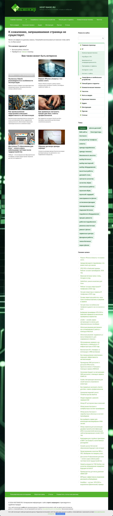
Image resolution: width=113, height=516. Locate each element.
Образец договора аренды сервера (49, 147)
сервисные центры (86, 233)
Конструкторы (96, 132)
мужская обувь (85, 191)
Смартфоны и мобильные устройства (42, 19)
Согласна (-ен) (60, 514)
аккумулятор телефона (88, 140)
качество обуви (85, 183)
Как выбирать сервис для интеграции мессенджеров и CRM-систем (91, 421)
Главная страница (16, 19)
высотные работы (86, 171)
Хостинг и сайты (87, 73)
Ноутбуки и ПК (87, 56)
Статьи (67, 25)
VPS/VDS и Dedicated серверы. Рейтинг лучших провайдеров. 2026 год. (92, 271)
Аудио (40, 25)
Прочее (59, 25)
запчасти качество (86, 179)
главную (24, 52)
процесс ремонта (85, 218)
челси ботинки (85, 241)
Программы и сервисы (89, 66)
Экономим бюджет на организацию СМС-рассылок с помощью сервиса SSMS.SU (92, 374)
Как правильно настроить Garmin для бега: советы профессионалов (48, 113)
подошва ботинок (86, 210)
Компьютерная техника (89, 53)
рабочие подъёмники (87, 222)
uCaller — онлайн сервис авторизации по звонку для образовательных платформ (89, 322)
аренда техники (85, 152)
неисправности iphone (87, 198)
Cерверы (82, 128)
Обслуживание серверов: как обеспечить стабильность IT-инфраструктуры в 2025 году (90, 344)
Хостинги (83, 136)
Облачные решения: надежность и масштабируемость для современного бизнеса (91, 337)
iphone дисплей (95, 128)
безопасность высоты (87, 155)
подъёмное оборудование (89, 214)
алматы (82, 144)
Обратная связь (39, 494)
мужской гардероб (86, 194)
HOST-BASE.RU (48, 7)
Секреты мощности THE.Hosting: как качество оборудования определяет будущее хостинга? (92, 466)
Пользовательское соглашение (20, 494)
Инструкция (49, 25)
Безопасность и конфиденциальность (89, 61)
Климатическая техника (85, 19)
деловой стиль (84, 175)
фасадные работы (86, 237)
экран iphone (84, 245)
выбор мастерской (86, 163)
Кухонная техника (28, 25)
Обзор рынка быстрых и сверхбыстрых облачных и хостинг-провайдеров (92, 414)
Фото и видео (14, 25)
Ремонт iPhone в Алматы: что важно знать (50, 80)
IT (26, 19)
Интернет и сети (87, 70)
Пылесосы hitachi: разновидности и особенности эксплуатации (20, 80)
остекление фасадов (87, 202)
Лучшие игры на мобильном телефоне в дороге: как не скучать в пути (92, 307)
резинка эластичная (87, 226)
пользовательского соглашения (51, 509)
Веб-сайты (83, 132)
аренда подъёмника (87, 148)
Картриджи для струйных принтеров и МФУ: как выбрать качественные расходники (92, 441)
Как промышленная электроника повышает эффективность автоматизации (21, 113)
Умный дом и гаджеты (66, 19)
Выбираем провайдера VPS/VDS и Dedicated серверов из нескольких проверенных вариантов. (91, 314)
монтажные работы (86, 187)
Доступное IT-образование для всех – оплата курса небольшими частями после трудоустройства (20, 149)
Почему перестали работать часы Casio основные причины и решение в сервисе (92, 299)
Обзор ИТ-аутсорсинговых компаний (92, 403)
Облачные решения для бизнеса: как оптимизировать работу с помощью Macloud (91, 329)
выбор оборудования (87, 167)
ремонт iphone (84, 230)
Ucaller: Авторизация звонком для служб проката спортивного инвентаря (91, 382)
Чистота (99, 19)
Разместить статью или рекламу (67, 494)
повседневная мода (86, 206)
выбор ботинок (85, 159)
